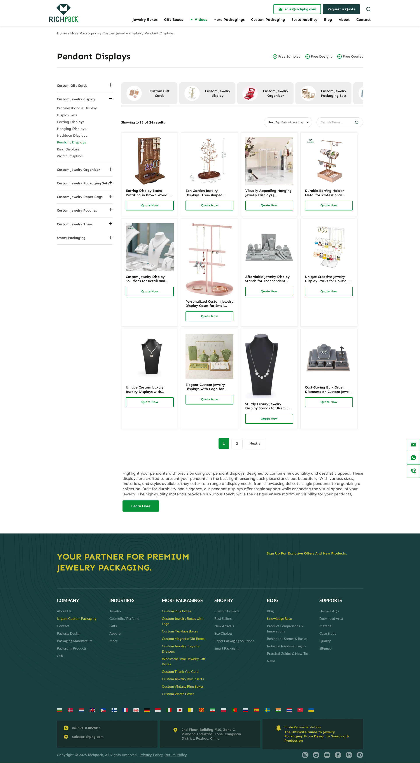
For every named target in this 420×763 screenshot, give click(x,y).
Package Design (68, 633)
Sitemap (325, 648)
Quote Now (149, 205)
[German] (147, 710)
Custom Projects (227, 611)
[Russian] (245, 710)
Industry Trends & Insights (286, 646)
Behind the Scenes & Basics (287, 638)
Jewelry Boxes (145, 19)
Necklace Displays (72, 135)
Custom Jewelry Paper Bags (80, 197)
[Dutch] (81, 710)
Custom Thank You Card (180, 671)
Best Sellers (223, 618)
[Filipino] (103, 710)
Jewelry (115, 611)
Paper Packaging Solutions (234, 641)
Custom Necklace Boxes (180, 631)
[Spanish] (256, 710)
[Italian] (169, 710)
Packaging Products (72, 648)
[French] (125, 710)
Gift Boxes (173, 19)
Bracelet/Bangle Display (77, 108)
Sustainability (304, 19)
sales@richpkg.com (87, 737)
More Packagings (229, 19)
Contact (363, 19)
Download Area (331, 618)
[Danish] (71, 710)
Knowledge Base (279, 618)
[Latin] (191, 710)
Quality (325, 641)
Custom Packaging (268, 19)
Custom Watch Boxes (178, 694)
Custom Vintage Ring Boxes (183, 686)
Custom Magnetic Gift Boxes (183, 638)
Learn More (140, 506)
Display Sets (67, 115)
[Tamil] (278, 710)
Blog (328, 19)
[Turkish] (300, 710)
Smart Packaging (71, 238)
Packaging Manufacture (75, 641)
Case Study (327, 633)
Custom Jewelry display (121, 33)
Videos (201, 19)
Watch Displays (70, 156)
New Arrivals (224, 626)
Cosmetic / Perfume (124, 618)
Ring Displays (68, 149)
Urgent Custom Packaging (76, 618)
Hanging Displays (71, 129)
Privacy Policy (151, 755)
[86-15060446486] (413, 457)
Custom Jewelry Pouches (77, 210)
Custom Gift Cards (72, 85)
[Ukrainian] (311, 710)
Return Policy (176, 755)
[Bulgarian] (60, 710)
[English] (92, 710)
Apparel (115, 633)
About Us (64, 611)
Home (62, 33)
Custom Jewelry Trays (75, 224)
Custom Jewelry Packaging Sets (83, 183)
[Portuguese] (235, 710)
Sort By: (274, 122)
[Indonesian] (158, 710)
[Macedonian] (202, 710)
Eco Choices (223, 633)
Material (325, 626)
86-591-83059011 (86, 728)
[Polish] (224, 710)
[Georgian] (136, 710)
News (271, 661)
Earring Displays (70, 122)
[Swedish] (267, 710)
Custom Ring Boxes (176, 611)
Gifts (113, 626)
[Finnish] (114, 710)
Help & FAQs (329, 611)
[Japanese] (180, 710)
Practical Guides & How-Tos (287, 653)
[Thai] (289, 710)
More (113, 641)
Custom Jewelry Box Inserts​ (183, 679)
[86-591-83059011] (413, 470)
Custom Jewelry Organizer (78, 170)
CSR (60, 655)
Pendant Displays (71, 142)
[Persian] (213, 710)
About (344, 19)
